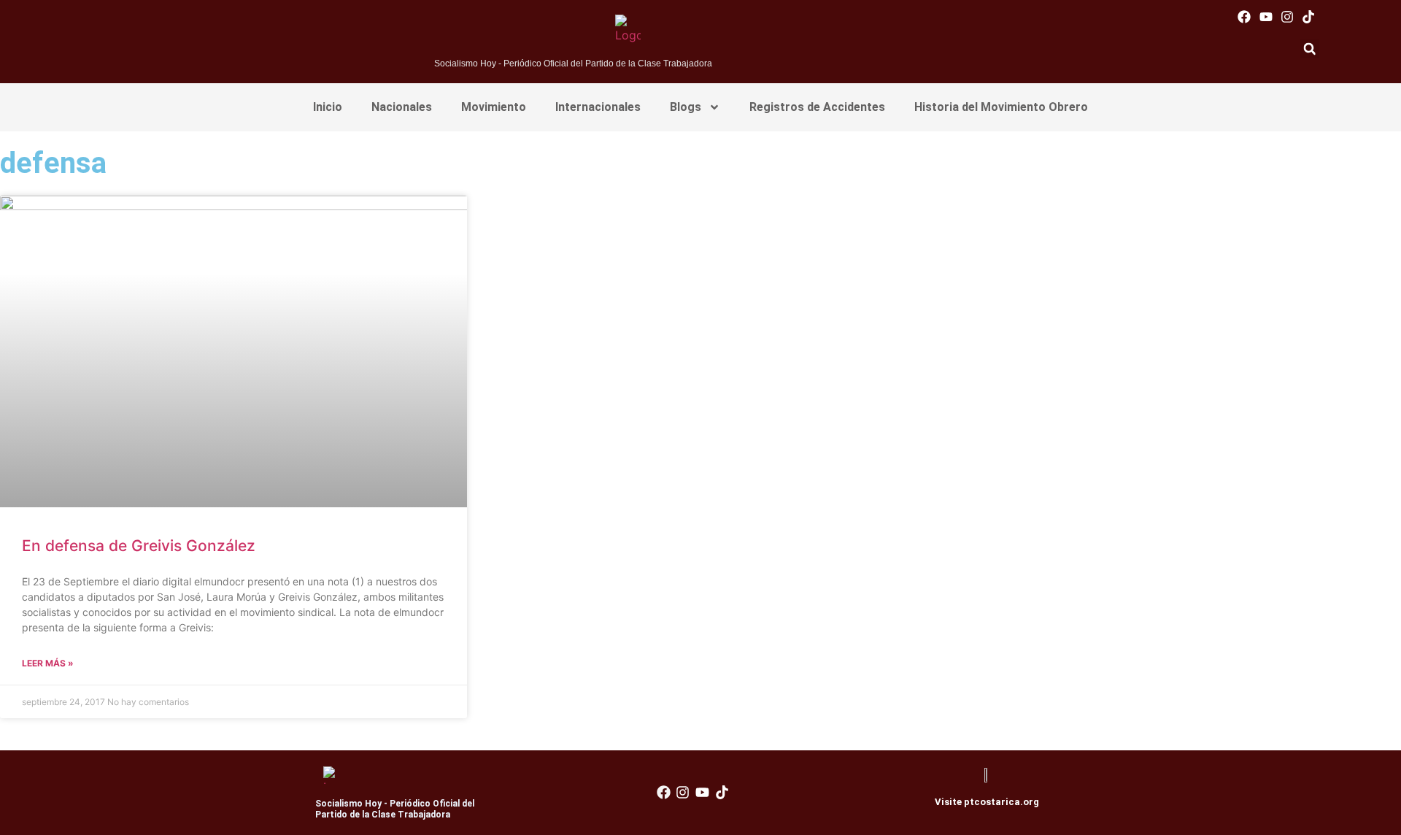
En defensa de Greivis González (138, 545)
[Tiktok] (1308, 16)
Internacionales (598, 107)
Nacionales (401, 107)
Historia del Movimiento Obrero (1001, 107)
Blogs (685, 107)
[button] (1309, 48)
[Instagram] (1287, 16)
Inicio (327, 107)
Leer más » (48, 663)
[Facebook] (1244, 16)
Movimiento (493, 107)
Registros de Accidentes (817, 107)
